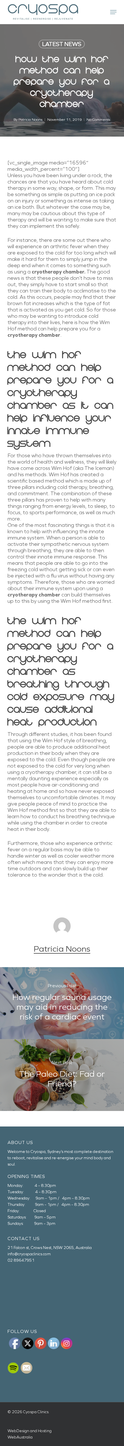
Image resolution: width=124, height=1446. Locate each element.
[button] (113, 12)
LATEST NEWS (61, 44)
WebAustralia (20, 1437)
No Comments (98, 119)
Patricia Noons (30, 119)
